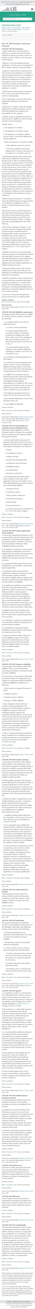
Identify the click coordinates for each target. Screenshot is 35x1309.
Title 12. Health (16, 27)
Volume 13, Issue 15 (25, 307)
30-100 (19, 719)
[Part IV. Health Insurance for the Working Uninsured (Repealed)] (7, 35)
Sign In (25, 1306)
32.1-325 (5, 302)
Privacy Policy (26, 1301)
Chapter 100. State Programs (14, 29)
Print (11, 35)
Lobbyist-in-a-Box (17, 1301)
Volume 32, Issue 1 (21, 420)
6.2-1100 (9, 511)
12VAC (15, 719)
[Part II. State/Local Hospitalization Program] (3, 35)
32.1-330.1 (16, 246)
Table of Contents (6, 27)
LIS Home (9, 1301)
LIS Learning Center (12, 2)
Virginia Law (17, 14)
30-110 (23, 1004)
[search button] (30, 19)
